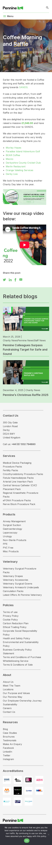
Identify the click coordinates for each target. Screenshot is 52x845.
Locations (8, 689)
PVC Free (8, 547)
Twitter (6, 755)
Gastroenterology (12, 528)
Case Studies (10, 732)
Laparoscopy (10, 532)
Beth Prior (24, 54)
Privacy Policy (10, 615)
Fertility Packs (10, 470)
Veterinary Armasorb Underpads (21, 587)
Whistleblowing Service (15, 660)
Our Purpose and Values (16, 693)
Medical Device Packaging (17, 462)
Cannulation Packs (13, 591)
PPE (5, 543)
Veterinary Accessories (15, 579)
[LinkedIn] (10, 279)
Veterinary (10, 561)
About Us (8, 681)
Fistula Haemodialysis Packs (18, 477)
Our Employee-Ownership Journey (22, 700)
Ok (26, 841)
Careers (7, 708)
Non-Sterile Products (14, 540)
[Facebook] (15, 279)
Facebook (8, 747)
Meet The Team (11, 685)
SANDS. (23, 87)
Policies (8, 605)
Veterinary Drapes (13, 576)
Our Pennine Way (12, 696)
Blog (5, 729)
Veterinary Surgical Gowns (17, 583)
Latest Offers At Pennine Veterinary (22, 594)
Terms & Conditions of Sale (18, 664)
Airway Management (14, 521)
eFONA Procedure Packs (17, 500)
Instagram (8, 759)
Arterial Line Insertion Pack (18, 481)
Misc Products (11, 551)
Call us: (19, 444)
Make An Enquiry (12, 744)
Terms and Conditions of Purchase (22, 657)
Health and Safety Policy (16, 638)
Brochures (9, 736)
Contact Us (9, 711)
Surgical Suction (12, 525)
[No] (48, 834)
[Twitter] (4, 279)
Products (9, 514)
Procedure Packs (12, 466)
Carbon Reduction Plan (15, 623)
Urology (7, 536)
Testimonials (9, 740)
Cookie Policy (10, 619)
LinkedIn (7, 751)
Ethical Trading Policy (14, 627)
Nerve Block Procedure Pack (19, 504)
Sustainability (10, 704)
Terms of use (10, 612)
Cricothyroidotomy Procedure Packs (23, 474)
